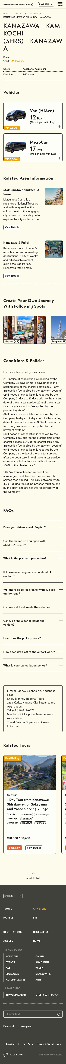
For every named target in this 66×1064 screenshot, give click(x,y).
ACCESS (8, 940)
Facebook (9, 1026)
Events (10, 962)
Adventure (42, 962)
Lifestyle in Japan (47, 994)
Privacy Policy (26, 1043)
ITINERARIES (41, 932)
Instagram (26, 1026)
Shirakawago (42, 814)
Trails (39, 968)
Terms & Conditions (49, 1043)
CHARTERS (39, 908)
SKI (35, 917)
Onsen (40, 956)
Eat (8, 968)
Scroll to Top (33, 878)
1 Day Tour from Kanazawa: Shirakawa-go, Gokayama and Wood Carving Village (28, 804)
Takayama (40, 823)
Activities (12, 956)
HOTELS (8, 917)
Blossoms (12, 973)
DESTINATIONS (12, 932)
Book (14, 847)
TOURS (7, 908)
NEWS (37, 940)
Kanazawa (26, 814)
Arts (39, 979)
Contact (10, 1043)
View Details (12, 227)
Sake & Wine (43, 973)
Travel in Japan (16, 994)
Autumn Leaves (15, 979)
